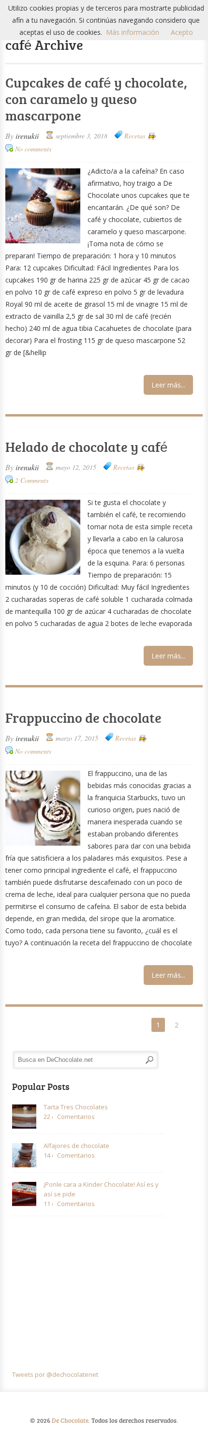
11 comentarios (48, 1203)
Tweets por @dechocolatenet (55, 1374)
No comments (33, 148)
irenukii (27, 136)
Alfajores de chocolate (76, 1145)
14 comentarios (48, 1155)
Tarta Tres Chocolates (76, 1107)
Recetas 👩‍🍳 (139, 135)
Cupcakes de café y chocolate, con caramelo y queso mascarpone (96, 98)
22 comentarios (48, 1116)
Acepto (182, 32)
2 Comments (31, 480)
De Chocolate (70, 1420)
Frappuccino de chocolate (83, 717)
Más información (132, 32)
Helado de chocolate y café (86, 446)
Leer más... (168, 384)
